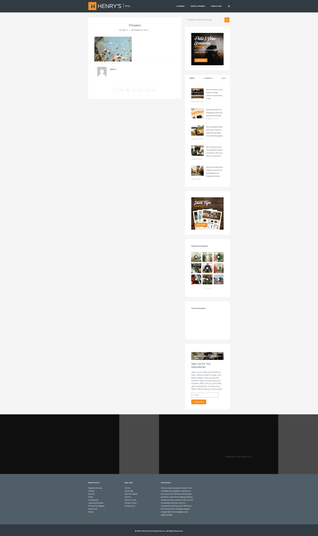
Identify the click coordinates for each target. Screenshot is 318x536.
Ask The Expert (131, 494)
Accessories (93, 500)
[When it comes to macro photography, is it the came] (196, 279)
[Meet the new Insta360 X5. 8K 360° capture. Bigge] (219, 279)
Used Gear (92, 509)
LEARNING (180, 6)
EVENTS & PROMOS (198, 6)
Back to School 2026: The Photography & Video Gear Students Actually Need (214, 113)
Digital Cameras (95, 488)
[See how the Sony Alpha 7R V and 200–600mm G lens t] (207, 279)
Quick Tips (129, 491)
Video (90, 497)
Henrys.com (130, 506)
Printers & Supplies (96, 506)
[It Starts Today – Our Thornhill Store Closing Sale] (207, 268)
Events (128, 497)
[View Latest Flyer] (207, 213)
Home (127, 488)
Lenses (91, 491)
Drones (91, 494)
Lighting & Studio (95, 503)
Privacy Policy (131, 503)
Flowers (135, 25)
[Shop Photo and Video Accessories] (207, 49)
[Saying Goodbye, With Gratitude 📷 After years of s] (219, 268)
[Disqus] (134, 135)
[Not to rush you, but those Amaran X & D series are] (207, 257)
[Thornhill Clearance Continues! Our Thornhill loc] (196, 257)
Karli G (125, 30)
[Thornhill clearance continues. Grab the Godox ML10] (219, 257)
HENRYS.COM (216, 6)
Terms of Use (130, 500)
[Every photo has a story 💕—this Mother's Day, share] (196, 268)
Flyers (90, 512)
